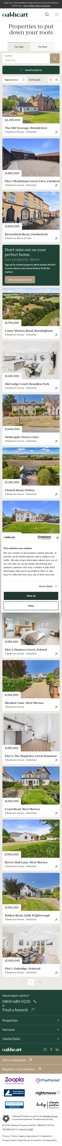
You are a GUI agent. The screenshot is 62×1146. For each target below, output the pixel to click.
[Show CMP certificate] (14, 1105)
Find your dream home (19, 279)
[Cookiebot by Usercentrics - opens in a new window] (38, 538)
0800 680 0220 (16, 1001)
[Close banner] (57, 538)
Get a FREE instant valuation (36, 5)
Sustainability (50, 1140)
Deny (31, 605)
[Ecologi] (48, 1105)
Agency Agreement (28, 1136)
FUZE (30, 1129)
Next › (39, 982)
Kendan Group (50, 1116)
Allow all (31, 596)
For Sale (19, 46)
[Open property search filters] (55, 58)
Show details (46, 586)
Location (8, 56)
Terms (14, 1136)
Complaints (45, 1136)
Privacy (6, 1136)
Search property (33, 69)
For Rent (42, 46)
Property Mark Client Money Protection (22, 1140)
